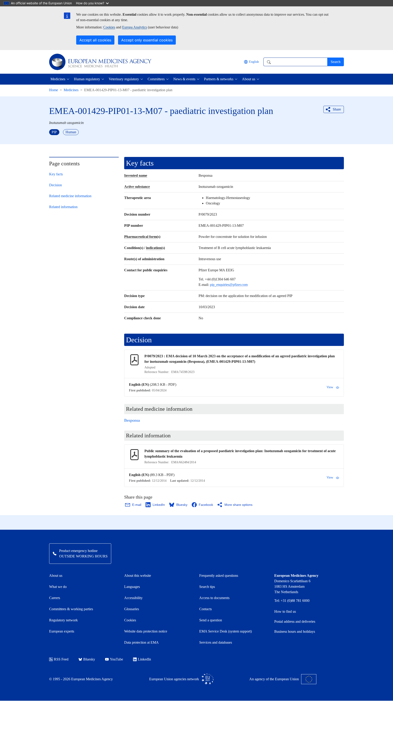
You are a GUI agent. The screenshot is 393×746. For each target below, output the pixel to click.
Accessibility (133, 598)
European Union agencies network (174, 679)
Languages (132, 587)
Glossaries (131, 609)
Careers (54, 598)
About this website (137, 575)
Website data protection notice (145, 631)
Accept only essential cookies (147, 40)
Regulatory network (63, 620)
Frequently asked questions (218, 575)
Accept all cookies (95, 40)
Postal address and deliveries (294, 621)
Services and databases (215, 642)
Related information (63, 207)
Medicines (71, 90)
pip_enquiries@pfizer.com (229, 285)
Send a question (210, 620)
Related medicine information (70, 196)
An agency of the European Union (274, 679)
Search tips (207, 587)
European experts (61, 631)
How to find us (285, 611)
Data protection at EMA (141, 642)
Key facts (56, 174)
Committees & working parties (71, 609)
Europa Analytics (134, 27)
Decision (55, 185)
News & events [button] (184, 79)
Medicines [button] (57, 79)
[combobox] (295, 62)
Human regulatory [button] (87, 79)
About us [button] (248, 79)
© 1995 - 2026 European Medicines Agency (81, 679)
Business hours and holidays (294, 631)
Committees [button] (156, 79)
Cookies (109, 27)
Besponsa (132, 420)
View (330, 387)
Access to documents (214, 598)
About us (55, 575)
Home (53, 90)
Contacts (205, 609)
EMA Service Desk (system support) (225, 631)
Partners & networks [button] (218, 79)
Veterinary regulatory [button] (124, 79)
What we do (58, 587)
